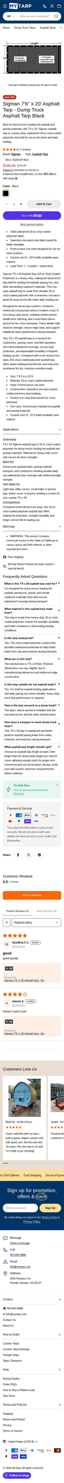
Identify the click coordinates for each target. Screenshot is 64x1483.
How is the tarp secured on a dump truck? (30, 705)
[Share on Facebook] (18, 855)
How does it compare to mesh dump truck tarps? (30, 724)
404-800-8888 (18, 1254)
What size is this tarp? (18, 658)
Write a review (32, 895)
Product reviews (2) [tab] (17, 911)
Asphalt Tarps (48, 27)
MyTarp (16, 1467)
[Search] (56, 16)
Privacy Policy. (32, 1221)
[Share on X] (29, 855)
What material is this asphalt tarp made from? (28, 610)
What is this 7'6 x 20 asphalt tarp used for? (30, 583)
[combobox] (32, 16)
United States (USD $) (21, 1441)
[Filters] (6, 922)
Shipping (8, 170)
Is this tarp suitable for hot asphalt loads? (30, 684)
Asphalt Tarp (40, 154)
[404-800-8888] (45, 6)
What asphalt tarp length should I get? (28, 746)
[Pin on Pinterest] (39, 855)
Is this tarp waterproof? (19, 638)
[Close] (57, 784)
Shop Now (19, 793)
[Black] (6, 193)
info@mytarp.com (20, 1266)
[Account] (52, 6)
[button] (11, 149)
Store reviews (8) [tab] (47, 911)
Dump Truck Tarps (25, 27)
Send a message (20, 1243)
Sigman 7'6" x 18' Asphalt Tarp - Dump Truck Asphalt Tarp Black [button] (26, 980)
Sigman (16, 154)
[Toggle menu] (5, 6)
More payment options (32, 224)
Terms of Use (49, 1217)
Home (6, 27)
